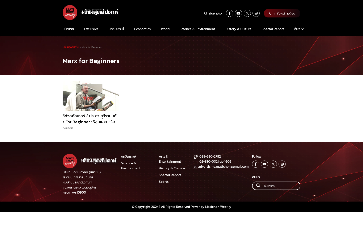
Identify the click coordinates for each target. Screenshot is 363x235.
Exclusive (91, 28)
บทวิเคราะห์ (116, 28)
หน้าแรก (68, 28)
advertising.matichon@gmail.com (223, 166)
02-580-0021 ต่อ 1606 (215, 161)
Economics (142, 28)
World (165, 28)
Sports (163, 181)
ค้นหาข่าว (215, 13)
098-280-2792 (210, 156)
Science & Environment (197, 28)
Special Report (273, 28)
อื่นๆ (297, 28)
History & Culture (238, 28)
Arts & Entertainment (170, 159)
